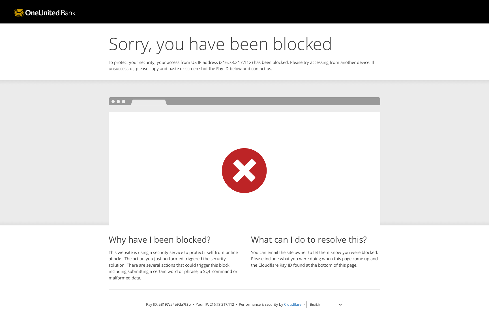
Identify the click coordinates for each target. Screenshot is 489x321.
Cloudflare (292, 304)
